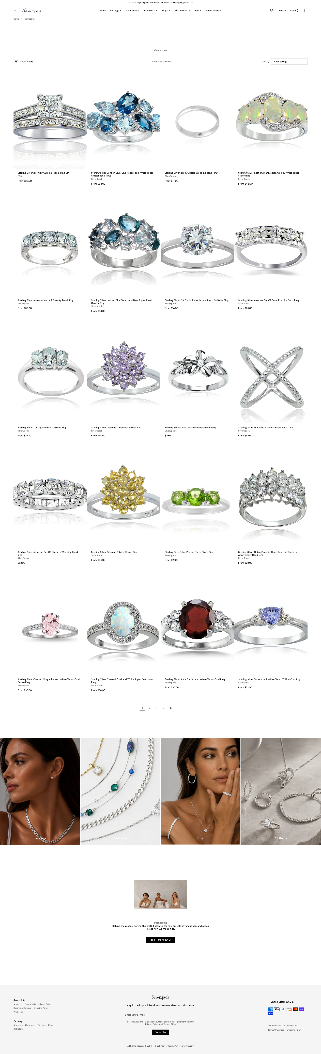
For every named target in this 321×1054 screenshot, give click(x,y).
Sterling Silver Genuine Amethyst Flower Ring (116, 427)
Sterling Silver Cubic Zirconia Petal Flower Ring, (191, 427)
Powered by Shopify (184, 1046)
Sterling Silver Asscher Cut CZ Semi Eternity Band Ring (268, 300)
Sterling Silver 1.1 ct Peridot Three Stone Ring (189, 552)
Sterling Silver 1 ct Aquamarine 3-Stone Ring (42, 427)
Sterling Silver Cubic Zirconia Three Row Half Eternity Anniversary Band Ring (267, 553)
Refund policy (274, 1025)
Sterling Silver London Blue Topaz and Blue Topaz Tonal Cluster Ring (121, 302)
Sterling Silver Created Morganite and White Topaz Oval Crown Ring (49, 681)
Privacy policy (290, 1025)
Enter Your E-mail (134, 1014)
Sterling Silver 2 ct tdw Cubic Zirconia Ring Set (43, 172)
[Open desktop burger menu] (16, 10)
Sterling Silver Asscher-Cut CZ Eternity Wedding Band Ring (48, 553)
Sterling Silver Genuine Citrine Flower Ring (114, 552)
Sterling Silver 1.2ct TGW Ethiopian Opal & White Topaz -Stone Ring (269, 174)
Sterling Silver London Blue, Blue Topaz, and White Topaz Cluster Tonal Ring (122, 174)
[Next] (179, 708)
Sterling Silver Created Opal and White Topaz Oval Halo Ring (122, 681)
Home (16, 19)
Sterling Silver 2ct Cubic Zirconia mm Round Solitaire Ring (197, 300)
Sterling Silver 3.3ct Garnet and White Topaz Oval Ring (195, 679)
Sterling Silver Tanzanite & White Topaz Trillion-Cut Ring (269, 679)
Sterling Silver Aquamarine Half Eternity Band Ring (45, 300)
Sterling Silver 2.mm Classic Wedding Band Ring (191, 172)
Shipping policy (294, 1030)
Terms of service (276, 1030)
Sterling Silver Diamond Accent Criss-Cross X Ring (266, 427)
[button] (271, 10)
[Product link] (50, 128)
